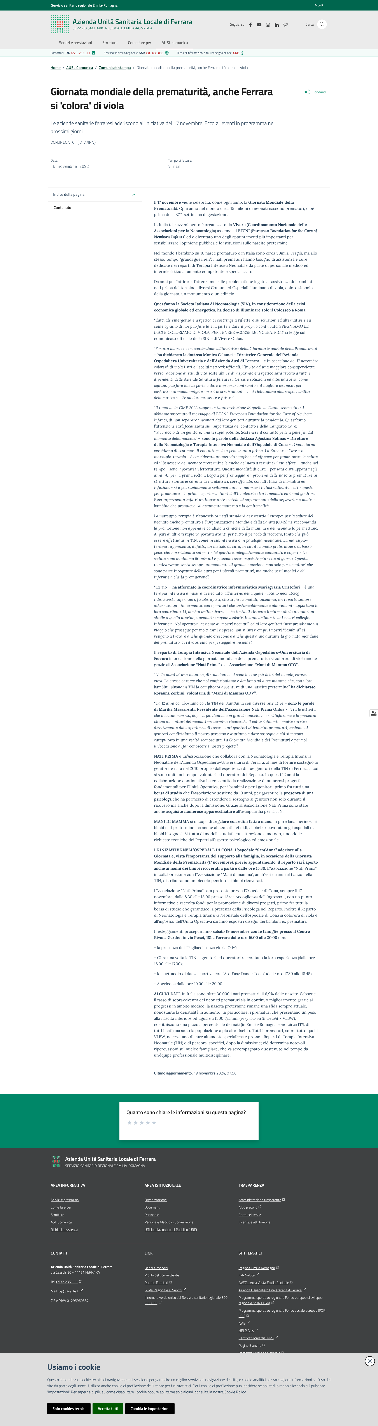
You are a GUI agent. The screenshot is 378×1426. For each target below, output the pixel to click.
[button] (322, 24)
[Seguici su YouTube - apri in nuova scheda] (257, 24)
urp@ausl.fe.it (68, 1291)
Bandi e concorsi (156, 1268)
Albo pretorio (248, 1207)
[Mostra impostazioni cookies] (373, 713)
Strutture (57, 1214)
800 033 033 (154, 52)
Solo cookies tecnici (68, 1409)
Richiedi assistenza (64, 1229)
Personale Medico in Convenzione (169, 1222)
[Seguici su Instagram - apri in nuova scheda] (266, 24)
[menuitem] (75, 43)
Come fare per (61, 1207)
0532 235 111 (80, 52)
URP (236, 52)
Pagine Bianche (250, 1345)
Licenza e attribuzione (254, 1222)
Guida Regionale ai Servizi (163, 1290)
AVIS (242, 1323)
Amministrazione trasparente (260, 1199)
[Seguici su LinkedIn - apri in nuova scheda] (275, 24)
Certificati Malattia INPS (256, 1338)
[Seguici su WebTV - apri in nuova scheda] (283, 24)
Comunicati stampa (115, 68)
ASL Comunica (61, 1222)
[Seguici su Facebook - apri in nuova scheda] (248, 24)
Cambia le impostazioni (150, 1409)
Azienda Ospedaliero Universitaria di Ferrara (270, 1290)
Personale (152, 1214)
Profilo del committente (162, 1275)
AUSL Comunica (79, 68)
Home (56, 68)
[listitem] (73, 52)
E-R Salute (247, 1275)
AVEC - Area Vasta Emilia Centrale (264, 1282)
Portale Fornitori (156, 1282)
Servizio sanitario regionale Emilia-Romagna (84, 5)
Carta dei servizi (250, 1214)
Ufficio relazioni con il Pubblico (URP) (171, 1229)
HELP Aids (246, 1330)
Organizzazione (156, 1199)
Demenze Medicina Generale (259, 1352)
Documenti (152, 1207)
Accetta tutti (108, 1409)
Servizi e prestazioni (65, 1199)
